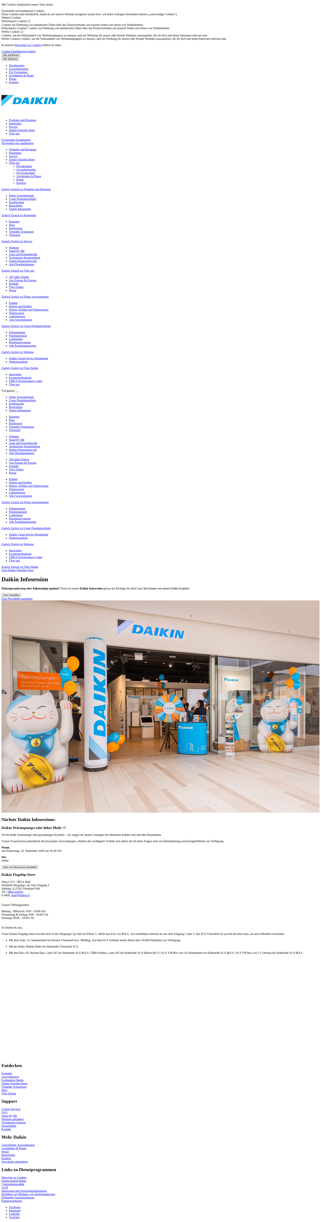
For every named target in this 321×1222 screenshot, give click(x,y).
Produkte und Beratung (22, 120)
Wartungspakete (18, 537)
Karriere (14, 82)
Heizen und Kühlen (20, 482)
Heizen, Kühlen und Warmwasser (28, 485)
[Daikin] (29, 113)
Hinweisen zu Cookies (27, 45)
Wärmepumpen (18, 511)
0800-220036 (15, 891)
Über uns (14, 133)
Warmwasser (16, 489)
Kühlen (13, 479)
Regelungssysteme (20, 518)
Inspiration (15, 123)
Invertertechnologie (20, 553)
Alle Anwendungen (20, 495)
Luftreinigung (17, 492)
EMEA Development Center (25, 557)
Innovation (15, 550)
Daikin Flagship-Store (22, 130)
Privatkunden (17, 65)
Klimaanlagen (17, 508)
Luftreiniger (16, 515)
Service (13, 126)
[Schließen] (16, 391)
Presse (12, 78)
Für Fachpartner (18, 72)
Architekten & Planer (21, 75)
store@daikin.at (20, 895)
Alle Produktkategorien (22, 521)
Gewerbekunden (18, 68)
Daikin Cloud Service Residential (28, 534)
